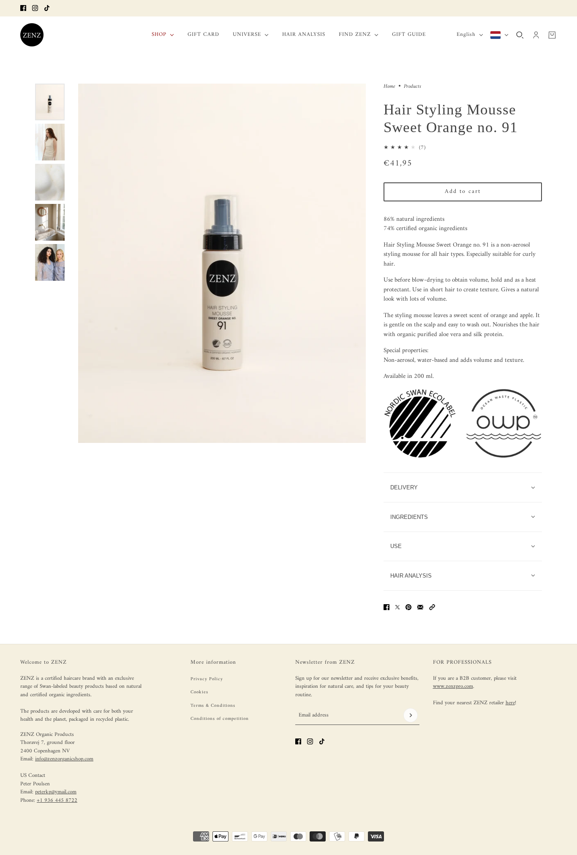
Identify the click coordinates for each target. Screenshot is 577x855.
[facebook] (23, 8)
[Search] (520, 34)
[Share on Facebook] (386, 607)
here (510, 703)
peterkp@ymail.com (55, 792)
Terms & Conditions (213, 706)
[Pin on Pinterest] (408, 607)
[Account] (536, 34)
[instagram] (35, 8)
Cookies (199, 692)
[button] (432, 607)
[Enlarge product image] (222, 263)
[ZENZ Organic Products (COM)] (32, 34)
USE (396, 546)
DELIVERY (404, 487)
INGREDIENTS (409, 517)
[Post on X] (397, 607)
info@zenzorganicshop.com (64, 759)
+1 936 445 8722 (57, 800)
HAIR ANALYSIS (411, 576)
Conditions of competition (220, 719)
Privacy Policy (207, 679)
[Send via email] (420, 607)
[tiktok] (47, 8)
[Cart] (552, 34)
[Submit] (410, 715)
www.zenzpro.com (453, 686)
